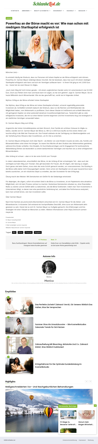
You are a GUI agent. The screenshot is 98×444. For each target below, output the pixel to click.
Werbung (91, 440)
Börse (20, 232)
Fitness (8, 430)
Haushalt (70, 11)
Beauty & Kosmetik (41, 11)
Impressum (82, 440)
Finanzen (28, 232)
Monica (49, 281)
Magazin (82, 11)
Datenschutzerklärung (70, 440)
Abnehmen (26, 11)
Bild (14, 232)
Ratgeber (38, 232)
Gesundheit (57, 11)
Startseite (15, 11)
